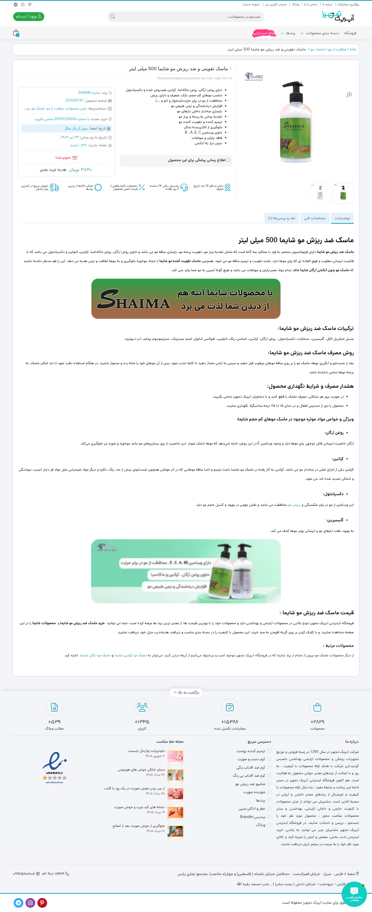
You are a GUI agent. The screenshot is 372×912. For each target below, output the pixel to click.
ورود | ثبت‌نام (26, 16)
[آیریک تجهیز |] (338, 16)
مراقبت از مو (337, 49)
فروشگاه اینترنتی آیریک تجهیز (332, 623)
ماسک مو (318, 49)
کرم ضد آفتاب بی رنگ (249, 775)
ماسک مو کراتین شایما (130, 655)
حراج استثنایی (264, 33)
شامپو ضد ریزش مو (250, 784)
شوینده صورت (254, 792)
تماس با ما (311, 4)
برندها (290, 33)
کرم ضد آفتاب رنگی (251, 767)
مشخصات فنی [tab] (315, 218)
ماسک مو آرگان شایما (95, 655)
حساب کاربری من (276, 4)
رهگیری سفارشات (348, 4)
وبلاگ (295, 4)
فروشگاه (350, 33)
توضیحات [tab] (342, 218)
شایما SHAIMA (89, 92)
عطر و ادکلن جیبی (252, 808)
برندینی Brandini (252, 817)
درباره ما (327, 4)
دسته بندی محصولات (322, 33)
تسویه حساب (251, 4)
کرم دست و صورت (251, 759)
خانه (353, 49)
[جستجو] (113, 17)
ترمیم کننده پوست (251, 751)
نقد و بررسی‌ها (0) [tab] (281, 218)
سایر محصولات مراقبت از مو (67, 108)
